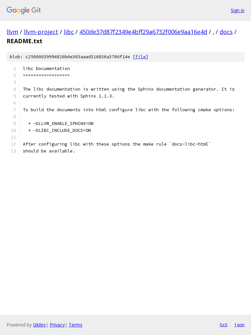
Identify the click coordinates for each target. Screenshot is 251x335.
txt (223, 324)
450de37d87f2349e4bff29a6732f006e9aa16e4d (143, 32)
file (140, 57)
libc (69, 32)
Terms (75, 325)
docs (226, 32)
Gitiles (39, 325)
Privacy (57, 325)
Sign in (237, 10)
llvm (12, 32)
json (239, 324)
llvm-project (41, 32)
